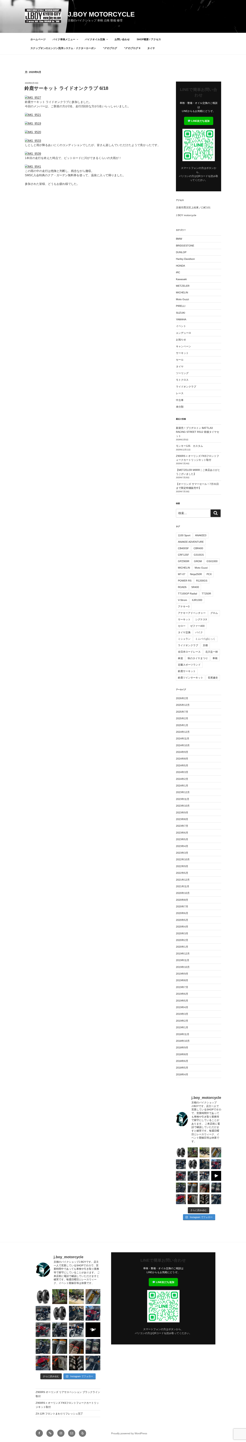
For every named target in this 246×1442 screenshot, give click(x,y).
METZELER (182, 285)
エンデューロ (183, 332)
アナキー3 (183, 606)
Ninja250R (196, 574)
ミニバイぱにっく (205, 638)
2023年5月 (182, 839)
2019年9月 (182, 973)
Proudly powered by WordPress (129, 1433)
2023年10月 (183, 805)
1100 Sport (184, 535)
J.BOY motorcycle (101, 14)
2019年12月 (183, 953)
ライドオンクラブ (186, 386)
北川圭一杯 (211, 651)
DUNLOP (181, 252)
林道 (180, 658)
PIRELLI (180, 305)
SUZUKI (180, 312)
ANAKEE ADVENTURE (191, 541)
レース (180, 393)
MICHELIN (182, 292)
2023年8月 (182, 819)
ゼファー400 (197, 625)
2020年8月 (182, 899)
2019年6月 (182, 993)
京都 (205, 645)
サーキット (182, 353)
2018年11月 (182, 1034)
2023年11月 (182, 799)
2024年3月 (182, 772)
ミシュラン (184, 638)
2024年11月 (182, 738)
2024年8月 (182, 758)
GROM (198, 561)
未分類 (180, 406)
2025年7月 (182, 711)
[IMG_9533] (33, 140)
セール (180, 359)
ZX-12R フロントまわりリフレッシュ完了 (59, 1413)
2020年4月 (182, 926)
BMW (179, 238)
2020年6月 (182, 913)
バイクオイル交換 (95, 39)
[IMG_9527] (33, 97)
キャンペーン (183, 346)
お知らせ (181, 339)
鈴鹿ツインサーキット (190, 677)
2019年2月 (182, 1020)
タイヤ (151, 48)
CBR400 (198, 548)
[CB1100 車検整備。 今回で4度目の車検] (181, 1187)
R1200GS (201, 580)
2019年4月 (182, 1007)
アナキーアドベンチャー (192, 613)
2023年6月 (182, 832)
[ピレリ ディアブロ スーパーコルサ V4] (181, 1152)
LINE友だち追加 (200, 120)
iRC (178, 272)
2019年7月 (182, 987)
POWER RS (184, 580)
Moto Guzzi (182, 299)
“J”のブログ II (132, 48)
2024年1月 (182, 785)
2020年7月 (182, 906)
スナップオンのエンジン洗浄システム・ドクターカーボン (63, 48)
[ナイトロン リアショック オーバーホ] (204, 1164)
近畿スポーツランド (189, 664)
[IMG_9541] (33, 166)
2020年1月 (182, 946)
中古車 (180, 400)
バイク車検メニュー (64, 39)
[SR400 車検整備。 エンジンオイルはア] (181, 1164)
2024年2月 (182, 778)
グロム (214, 613)
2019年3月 (182, 1013)
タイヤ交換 (184, 632)
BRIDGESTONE (185, 245)
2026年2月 (182, 698)
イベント (181, 326)
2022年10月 (183, 859)
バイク (199, 632)
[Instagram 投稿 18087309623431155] (181, 1176)
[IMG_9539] (33, 153)
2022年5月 (182, 872)
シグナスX (201, 619)
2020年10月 (183, 893)
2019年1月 (182, 1027)
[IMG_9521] (33, 114)
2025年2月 (182, 718)
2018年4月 (182, 1074)
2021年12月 (183, 879)
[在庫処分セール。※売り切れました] (193, 1164)
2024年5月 (182, 765)
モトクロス (182, 379)
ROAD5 (182, 587)
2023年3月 (182, 852)
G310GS (199, 554)
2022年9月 (182, 866)
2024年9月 (182, 752)
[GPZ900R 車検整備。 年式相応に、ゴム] (216, 1199)
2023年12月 (183, 792)
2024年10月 (183, 745)
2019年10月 (183, 967)
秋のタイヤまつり (198, 658)
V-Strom (182, 600)
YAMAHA (181, 319)
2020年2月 (182, 940)
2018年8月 (182, 1054)
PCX (209, 574)
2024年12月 (183, 731)
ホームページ (38, 39)
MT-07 (181, 574)
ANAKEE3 (200, 535)
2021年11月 (182, 886)
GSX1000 (212, 561)
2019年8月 (182, 980)
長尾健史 (213, 677)
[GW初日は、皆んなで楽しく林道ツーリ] (216, 1176)
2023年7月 (182, 825)
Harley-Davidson (185, 258)
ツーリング (182, 373)
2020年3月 (182, 933)
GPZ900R (183, 561)
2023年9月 (182, 812)
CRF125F (183, 554)
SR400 (195, 587)
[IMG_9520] (33, 132)
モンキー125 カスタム (189, 445)
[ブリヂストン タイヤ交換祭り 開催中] (204, 1199)
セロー (181, 625)
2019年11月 (182, 960)
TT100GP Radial (187, 593)
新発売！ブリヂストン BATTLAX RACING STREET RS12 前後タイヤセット (197, 431)
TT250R (206, 593)
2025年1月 (182, 725)
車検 (215, 658)
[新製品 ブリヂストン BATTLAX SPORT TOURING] (216, 1187)
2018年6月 (182, 1061)
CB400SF (183, 548)
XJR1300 (197, 600)
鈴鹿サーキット (187, 671)
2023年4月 (182, 846)
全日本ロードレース (189, 651)
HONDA (180, 265)
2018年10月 (183, 1040)
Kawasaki (181, 279)
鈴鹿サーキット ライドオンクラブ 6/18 (66, 88)
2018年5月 (182, 1067)
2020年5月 (182, 920)
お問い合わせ (122, 39)
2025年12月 (183, 704)
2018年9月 (182, 1047)
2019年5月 (182, 1000)
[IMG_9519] (33, 123)
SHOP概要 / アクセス (149, 39)
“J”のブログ (110, 48)
